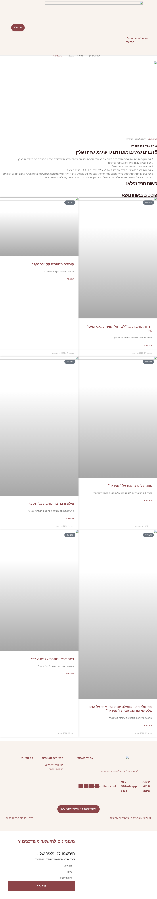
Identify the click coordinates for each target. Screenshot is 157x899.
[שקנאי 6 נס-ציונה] (151, 786)
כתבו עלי (57, 55)
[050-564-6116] (129, 786)
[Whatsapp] (138, 786)
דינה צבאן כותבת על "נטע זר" (52, 659)
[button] (78, 27)
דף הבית (153, 139)
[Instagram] (80, 786)
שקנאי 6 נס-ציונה (146, 786)
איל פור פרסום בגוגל (16, 818)
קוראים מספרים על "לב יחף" (53, 264)
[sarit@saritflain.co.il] (117, 786)
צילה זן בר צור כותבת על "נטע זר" (49, 503)
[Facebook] (97, 786)
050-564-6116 (124, 786)
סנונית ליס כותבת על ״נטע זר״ (130, 485)
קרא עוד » (148, 345)
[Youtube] (91, 786)
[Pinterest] (86, 786)
